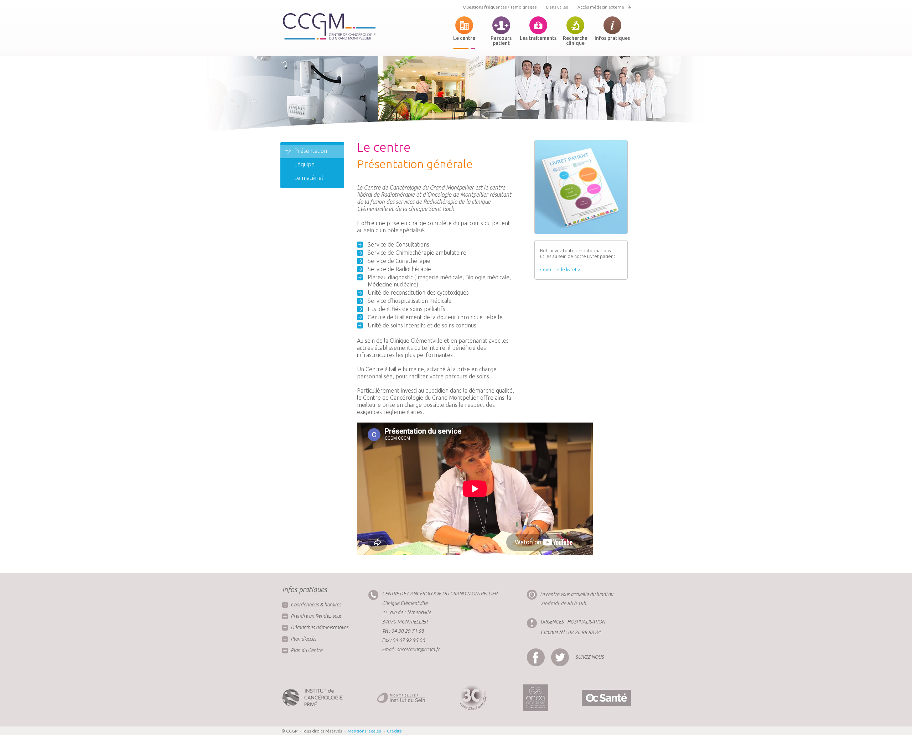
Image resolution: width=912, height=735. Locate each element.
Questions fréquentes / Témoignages (500, 7)
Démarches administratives (319, 627)
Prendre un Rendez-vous (316, 616)
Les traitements (538, 38)
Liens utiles (557, 7)
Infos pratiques (612, 38)
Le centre (464, 38)
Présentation (310, 150)
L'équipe (304, 164)
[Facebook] (537, 651)
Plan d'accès (303, 639)
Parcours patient (501, 40)
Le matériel (308, 178)
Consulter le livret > (560, 269)
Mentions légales (364, 731)
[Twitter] (561, 651)
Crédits (394, 731)
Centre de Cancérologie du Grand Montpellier (329, 26)
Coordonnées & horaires (316, 604)
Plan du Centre (306, 650)
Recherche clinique (575, 40)
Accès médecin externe (600, 7)
